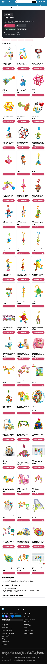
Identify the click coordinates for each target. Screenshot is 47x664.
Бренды (8, 5)
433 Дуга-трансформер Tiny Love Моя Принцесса (37, 489)
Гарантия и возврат (5, 641)
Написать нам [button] (18, 616)
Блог (25, 631)
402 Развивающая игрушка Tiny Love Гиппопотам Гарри (37, 169)
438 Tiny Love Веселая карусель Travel (7, 407)
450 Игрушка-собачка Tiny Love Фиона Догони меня (22, 489)
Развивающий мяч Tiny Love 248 (37, 435)
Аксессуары (6, 39)
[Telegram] (3, 616)
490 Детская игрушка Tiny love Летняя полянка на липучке (38, 568)
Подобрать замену (24, 68)
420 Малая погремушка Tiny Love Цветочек (37, 90)
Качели (14, 39)
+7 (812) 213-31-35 (38, 651)
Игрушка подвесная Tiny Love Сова (38, 248)
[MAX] (6, 616)
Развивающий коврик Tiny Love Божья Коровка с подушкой (38, 542)
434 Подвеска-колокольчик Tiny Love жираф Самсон (23, 301)
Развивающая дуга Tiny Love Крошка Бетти (23, 380)
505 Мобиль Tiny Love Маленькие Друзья (7, 64)
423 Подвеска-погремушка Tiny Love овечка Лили (22, 222)
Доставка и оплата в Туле (7, 630)
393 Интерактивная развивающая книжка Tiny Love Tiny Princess (38, 354)
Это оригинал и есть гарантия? (10, 588)
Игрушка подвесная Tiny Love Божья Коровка (23, 248)
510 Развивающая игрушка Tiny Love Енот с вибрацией (9, 354)
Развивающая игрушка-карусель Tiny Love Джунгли (23, 354)
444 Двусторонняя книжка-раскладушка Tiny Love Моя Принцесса (8, 328)
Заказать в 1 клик (9, 68)
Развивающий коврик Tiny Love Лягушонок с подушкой (9, 568)
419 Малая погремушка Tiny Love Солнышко (8, 117)
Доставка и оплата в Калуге (7, 631)
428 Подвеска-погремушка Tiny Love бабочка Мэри (8, 169)
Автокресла (29, 39)
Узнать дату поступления (23, 467)
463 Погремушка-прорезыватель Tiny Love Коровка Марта (37, 117)
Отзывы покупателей (28, 630)
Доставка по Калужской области (8, 635)
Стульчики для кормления (29, 619)
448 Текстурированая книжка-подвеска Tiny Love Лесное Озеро (38, 380)
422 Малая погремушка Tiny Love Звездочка (22, 143)
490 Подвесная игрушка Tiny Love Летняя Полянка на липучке (38, 461)
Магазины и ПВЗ (27, 625)
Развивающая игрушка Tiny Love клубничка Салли (22, 328)
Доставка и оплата (21, 5)
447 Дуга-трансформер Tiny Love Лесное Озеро (8, 515)
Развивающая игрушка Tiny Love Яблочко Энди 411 (37, 301)
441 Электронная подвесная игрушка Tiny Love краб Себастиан (8, 380)
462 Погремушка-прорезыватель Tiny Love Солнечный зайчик (22, 64)
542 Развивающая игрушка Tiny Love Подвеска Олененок (23, 169)
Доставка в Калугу (5, 638)
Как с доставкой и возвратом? (9, 599)
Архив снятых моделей (28, 633)
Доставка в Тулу (5, 636)
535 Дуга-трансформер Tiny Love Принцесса (8, 542)
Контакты (3, 645)
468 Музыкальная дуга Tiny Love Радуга (8, 461)
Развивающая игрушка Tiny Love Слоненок (8, 248)
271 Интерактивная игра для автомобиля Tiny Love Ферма (23, 542)
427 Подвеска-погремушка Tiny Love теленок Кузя (8, 222)
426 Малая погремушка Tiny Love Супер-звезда (37, 64)
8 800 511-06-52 (41, 1)
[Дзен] (9, 616)
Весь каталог (26, 621)
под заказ (34, 406)
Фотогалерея (26, 628)
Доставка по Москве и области (8, 628)
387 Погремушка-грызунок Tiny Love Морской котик (8, 90)
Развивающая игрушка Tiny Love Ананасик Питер (37, 275)
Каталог (3, 5)
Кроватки (26, 614)
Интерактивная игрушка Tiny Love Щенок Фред (23, 407)
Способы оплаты (5, 639)
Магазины (13, 5)
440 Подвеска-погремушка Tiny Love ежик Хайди (8, 143)
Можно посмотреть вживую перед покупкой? (13, 595)
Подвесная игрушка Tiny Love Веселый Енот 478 (23, 90)
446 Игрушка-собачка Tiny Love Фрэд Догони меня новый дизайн (9, 489)
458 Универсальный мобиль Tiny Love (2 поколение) (8, 435)
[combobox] (24, 2)
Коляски (21, 39)
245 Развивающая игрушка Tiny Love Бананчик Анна (37, 328)
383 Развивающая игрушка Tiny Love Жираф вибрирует (23, 275)
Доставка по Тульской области (8, 633)
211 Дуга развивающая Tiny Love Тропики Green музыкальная (22, 435)
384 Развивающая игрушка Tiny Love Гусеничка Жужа (37, 222)
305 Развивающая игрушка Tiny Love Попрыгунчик (8, 196)
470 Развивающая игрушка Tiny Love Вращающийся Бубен (37, 408)
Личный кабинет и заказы (7, 625)
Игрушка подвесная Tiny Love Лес (8, 301)
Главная (3, 7)
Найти (34, 1)
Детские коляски (27, 613)
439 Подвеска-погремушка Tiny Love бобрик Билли (37, 196)
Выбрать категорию (9, 25)
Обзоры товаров (5, 644)
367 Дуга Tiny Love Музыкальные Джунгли (22, 568)
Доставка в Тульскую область (32, 5)
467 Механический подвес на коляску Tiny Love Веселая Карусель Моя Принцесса (23, 463)
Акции (3, 642)
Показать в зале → (21, 25)
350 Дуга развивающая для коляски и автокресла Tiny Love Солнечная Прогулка (22, 515)
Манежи (25, 618)
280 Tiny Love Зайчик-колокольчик (7, 275)
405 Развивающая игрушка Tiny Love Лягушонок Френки (38, 143)
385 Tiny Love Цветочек (22, 116)
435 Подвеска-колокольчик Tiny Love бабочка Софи (23, 196)
